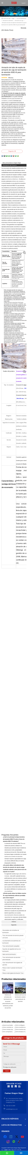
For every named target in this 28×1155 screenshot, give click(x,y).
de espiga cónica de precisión (18, 262)
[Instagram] (8, 1141)
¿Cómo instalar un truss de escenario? (20, 1031)
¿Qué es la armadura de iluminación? (7, 1025)
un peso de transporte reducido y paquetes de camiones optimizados (17, 284)
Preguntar (11, 151)
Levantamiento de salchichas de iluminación (11, 942)
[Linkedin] (11, 1136)
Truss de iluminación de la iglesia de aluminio (12, 964)
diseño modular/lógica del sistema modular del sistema (14, 314)
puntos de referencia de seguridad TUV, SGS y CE (18, 277)
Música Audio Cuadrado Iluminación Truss (12, 969)
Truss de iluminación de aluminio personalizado (11, 958)
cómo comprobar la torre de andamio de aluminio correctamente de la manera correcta (7, 1031)
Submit (7, 1070)
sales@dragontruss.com (12, 1109)
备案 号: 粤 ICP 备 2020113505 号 (13, 1149)
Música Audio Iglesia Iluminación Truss (13, 973)
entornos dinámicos (12, 179)
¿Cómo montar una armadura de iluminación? (7, 1029)
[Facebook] (5, 1136)
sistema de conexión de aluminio (13, 856)
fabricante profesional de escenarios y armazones (14, 293)
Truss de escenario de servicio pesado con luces (12, 936)
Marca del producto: (8, 162)
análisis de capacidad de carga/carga (12, 237)
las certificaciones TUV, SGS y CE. (12, 330)
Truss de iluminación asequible (10, 946)
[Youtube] (22, 1136)
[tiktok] (19, 1141)
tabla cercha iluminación (9, 954)
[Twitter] (16, 1136)
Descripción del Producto (10, 165)
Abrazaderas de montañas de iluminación (10, 931)
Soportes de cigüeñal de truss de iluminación (11, 950)
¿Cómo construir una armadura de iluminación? (7, 1027)
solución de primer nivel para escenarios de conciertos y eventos (14, 303)
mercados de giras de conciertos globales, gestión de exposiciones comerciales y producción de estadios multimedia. (15, 340)
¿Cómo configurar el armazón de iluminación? (20, 1025)
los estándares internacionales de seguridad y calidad (13, 222)
